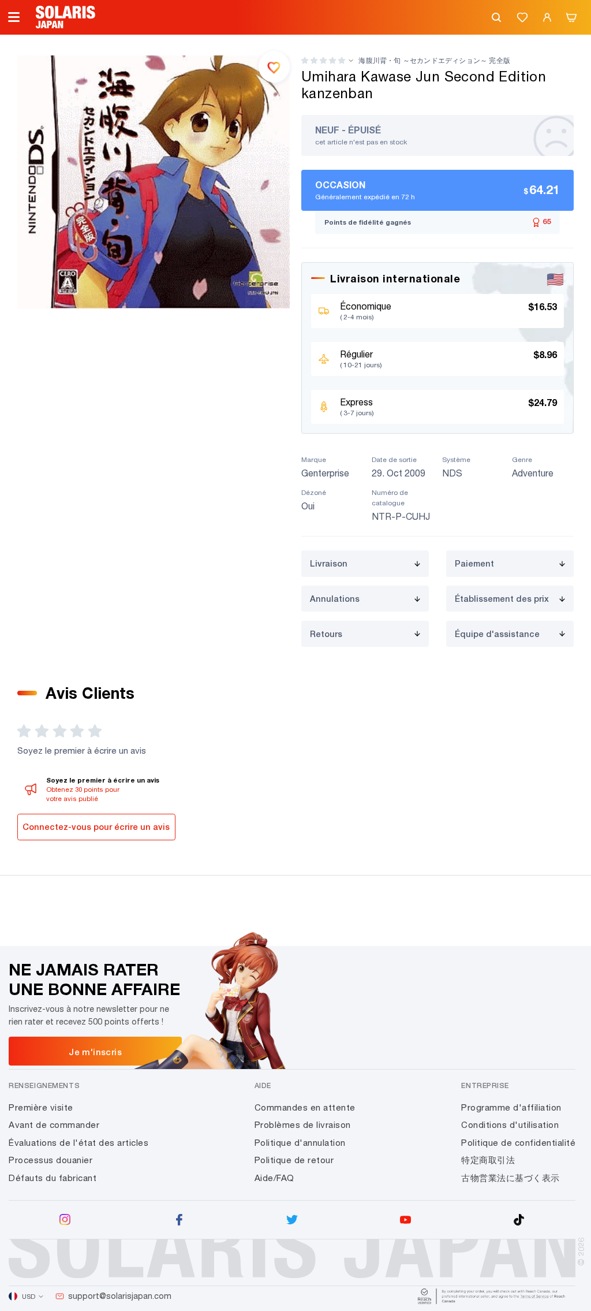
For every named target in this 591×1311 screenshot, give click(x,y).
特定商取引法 (488, 1160)
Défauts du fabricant (52, 1178)
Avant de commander (54, 1125)
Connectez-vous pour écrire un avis (96, 827)
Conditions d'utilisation (510, 1125)
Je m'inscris (95, 1051)
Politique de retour (294, 1160)
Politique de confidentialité (518, 1143)
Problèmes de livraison (303, 1125)
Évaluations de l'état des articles (78, 1143)
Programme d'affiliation (511, 1107)
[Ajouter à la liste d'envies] (274, 66)
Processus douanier (50, 1160)
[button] (323, 60)
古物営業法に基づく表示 (510, 1178)
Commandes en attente (305, 1107)
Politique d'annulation (300, 1143)
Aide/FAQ (274, 1178)
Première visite (41, 1107)
